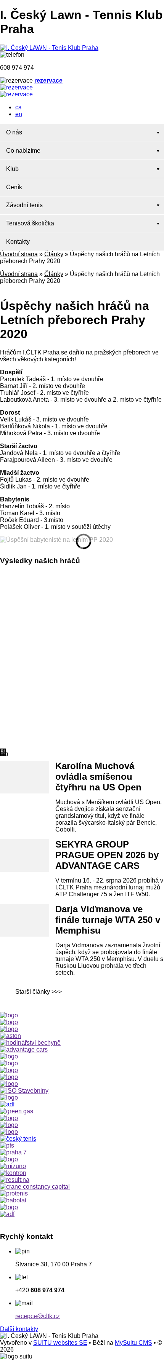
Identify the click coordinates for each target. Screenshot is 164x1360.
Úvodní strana (19, 254)
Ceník (14, 187)
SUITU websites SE (60, 1342)
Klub (12, 169)
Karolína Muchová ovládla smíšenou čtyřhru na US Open (98, 776)
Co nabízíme (23, 150)
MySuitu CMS (133, 1342)
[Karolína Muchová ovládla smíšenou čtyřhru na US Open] (24, 777)
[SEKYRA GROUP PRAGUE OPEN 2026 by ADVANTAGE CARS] (24, 855)
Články (53, 254)
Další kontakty (19, 1329)
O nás (14, 132)
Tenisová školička (30, 223)
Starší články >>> (38, 991)
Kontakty (18, 241)
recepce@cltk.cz (37, 1316)
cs (18, 107)
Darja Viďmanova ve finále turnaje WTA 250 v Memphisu (107, 919)
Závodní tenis (24, 205)
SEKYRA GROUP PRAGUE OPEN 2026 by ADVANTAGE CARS (107, 855)
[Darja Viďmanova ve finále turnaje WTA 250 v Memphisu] (24, 920)
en (18, 114)
